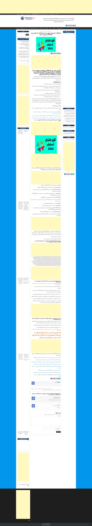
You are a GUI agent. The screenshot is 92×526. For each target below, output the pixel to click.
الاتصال (57, 14)
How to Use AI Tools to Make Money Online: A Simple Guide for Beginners (23, 44)
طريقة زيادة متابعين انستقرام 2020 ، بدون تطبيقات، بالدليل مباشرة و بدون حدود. (20, 356)
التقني (47, 36)
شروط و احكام (28, 14)
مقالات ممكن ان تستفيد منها (22, 39)
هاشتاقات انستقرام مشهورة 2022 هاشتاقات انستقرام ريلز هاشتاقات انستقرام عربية (46, 33)
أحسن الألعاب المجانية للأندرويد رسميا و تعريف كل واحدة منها (48, 359)
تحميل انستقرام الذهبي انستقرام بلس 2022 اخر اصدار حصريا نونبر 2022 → (51, 389)
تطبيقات (49, 31)
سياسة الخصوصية (22, 14)
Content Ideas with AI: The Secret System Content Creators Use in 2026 (24, 48)
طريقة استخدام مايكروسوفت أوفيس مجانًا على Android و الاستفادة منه (46, 361)
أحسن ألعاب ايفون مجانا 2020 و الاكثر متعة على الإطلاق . (49, 370)
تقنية (27, 28)
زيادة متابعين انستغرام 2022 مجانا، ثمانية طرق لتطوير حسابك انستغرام (46, 115)
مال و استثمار (46, 28)
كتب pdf (54, 28)
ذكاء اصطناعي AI (23, 28)
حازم (73, 132)
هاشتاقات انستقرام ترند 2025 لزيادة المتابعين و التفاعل (26, 279)
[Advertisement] (46, 6)
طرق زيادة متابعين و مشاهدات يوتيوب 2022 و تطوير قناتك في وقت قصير (46, 117)
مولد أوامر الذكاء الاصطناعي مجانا (33, 28)
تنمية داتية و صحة (45, 31)
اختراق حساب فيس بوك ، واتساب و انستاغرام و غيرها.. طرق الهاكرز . (47, 357)
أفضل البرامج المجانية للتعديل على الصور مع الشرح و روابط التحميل (47, 372)
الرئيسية (18, 14)
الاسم (59, 426)
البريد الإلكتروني (57, 428)
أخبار (50, 31)
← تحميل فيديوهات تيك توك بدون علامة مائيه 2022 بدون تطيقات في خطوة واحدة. (41, 388)
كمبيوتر (50, 28)
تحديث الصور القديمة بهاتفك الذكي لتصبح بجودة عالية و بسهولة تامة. (47, 364)
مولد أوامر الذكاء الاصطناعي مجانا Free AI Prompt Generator (39, 14)
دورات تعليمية (41, 28)
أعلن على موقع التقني (52, 14)
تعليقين (44, 36)
